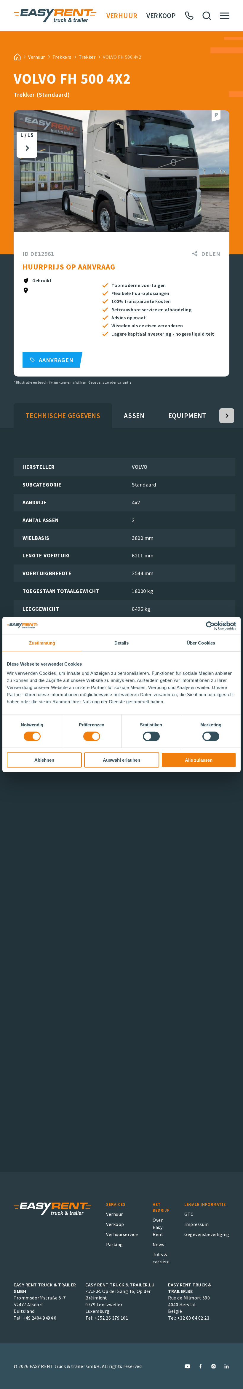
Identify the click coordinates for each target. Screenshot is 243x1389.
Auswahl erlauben (121, 760)
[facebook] (200, 1366)
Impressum (196, 1224)
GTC (189, 1214)
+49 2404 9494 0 (40, 1318)
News (158, 1244)
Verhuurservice (122, 1234)
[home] (17, 56)
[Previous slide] (27, 123)
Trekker (87, 57)
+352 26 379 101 (111, 1318)
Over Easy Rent (158, 1227)
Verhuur (122, 15)
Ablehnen (44, 760)
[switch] (91, 736)
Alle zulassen (198, 760)
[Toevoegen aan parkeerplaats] (216, 116)
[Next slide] (27, 148)
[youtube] (187, 1366)
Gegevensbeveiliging (206, 1234)
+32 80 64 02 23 (193, 1318)
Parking (114, 1244)
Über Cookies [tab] (201, 642)
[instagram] (213, 1366)
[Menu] (224, 16)
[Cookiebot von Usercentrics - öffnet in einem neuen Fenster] (210, 625)
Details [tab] (121, 642)
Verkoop (161, 15)
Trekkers (61, 57)
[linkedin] (226, 1366)
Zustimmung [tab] (42, 642)
